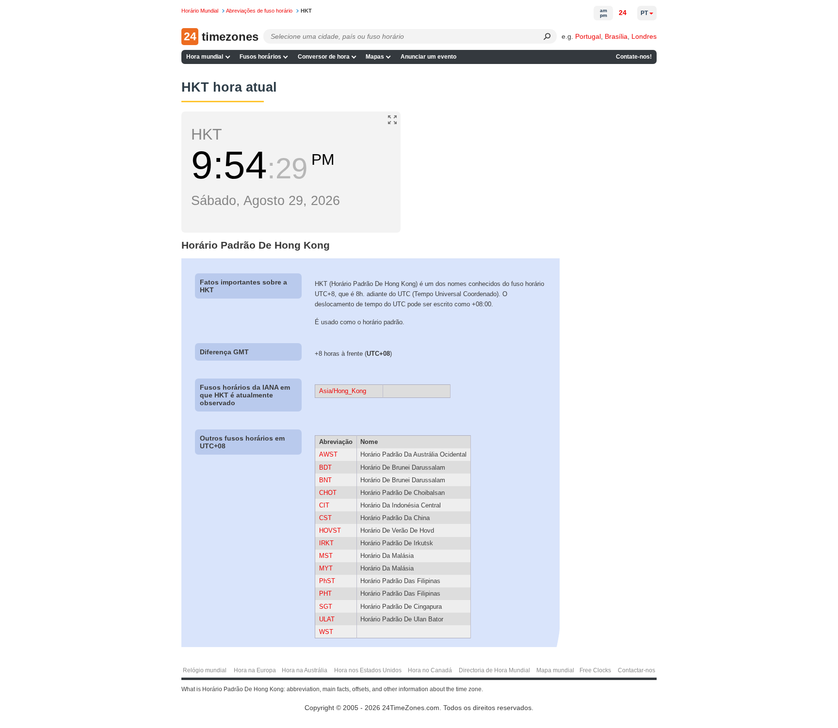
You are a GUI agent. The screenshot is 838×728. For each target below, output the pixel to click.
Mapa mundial (555, 670)
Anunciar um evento (428, 56)
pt (644, 13)
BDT (325, 467)
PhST (327, 581)
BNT (325, 480)
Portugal (588, 36)
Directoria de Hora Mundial (494, 670)
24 (623, 12)
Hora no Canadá (430, 670)
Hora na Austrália (304, 670)
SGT (325, 606)
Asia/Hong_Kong (342, 391)
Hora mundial (204, 56)
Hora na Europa (255, 670)
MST (326, 555)
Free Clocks (595, 670)
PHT (325, 593)
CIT (324, 505)
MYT (326, 568)
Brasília (616, 36)
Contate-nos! (634, 56)
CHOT (328, 492)
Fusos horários (260, 56)
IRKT (326, 543)
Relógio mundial (204, 670)
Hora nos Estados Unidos (368, 670)
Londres (644, 36)
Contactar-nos (636, 670)
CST (325, 518)
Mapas (375, 56)
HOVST (330, 530)
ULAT (327, 619)
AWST (328, 454)
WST (326, 631)
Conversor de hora (324, 56)
